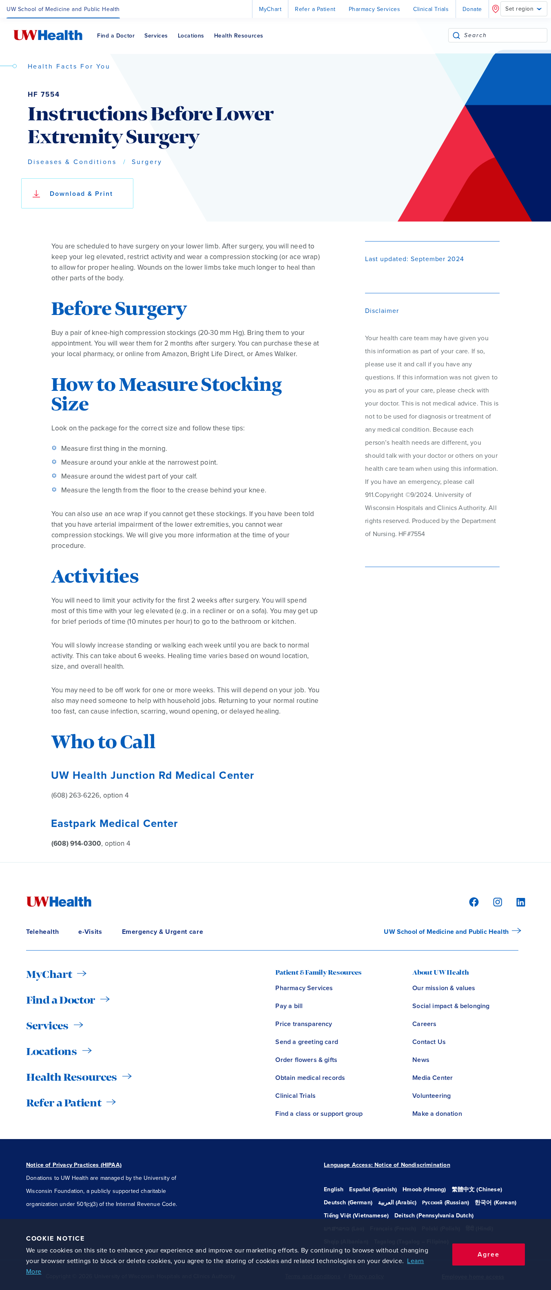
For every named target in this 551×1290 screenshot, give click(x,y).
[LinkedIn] (516, 901)
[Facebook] (473, 901)
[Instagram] (496, 901)
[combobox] (505, 35)
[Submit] (456, 35)
